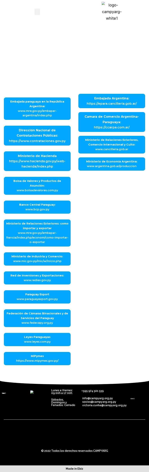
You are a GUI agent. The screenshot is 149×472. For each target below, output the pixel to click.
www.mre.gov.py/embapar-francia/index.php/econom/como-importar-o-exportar (37, 237)
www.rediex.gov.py (37, 280)
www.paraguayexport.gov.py (37, 299)
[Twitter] (69, 441)
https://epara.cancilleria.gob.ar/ (112, 103)
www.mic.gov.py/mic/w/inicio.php (37, 261)
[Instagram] (90, 441)
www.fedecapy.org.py (37, 323)
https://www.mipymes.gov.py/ (37, 360)
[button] (37, 12)
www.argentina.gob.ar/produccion (112, 166)
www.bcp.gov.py (37, 209)
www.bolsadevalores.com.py (37, 190)
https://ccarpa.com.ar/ (112, 127)
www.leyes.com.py (37, 341)
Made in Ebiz (74, 468)
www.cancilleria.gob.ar (111, 149)
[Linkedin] (80, 441)
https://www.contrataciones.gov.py (37, 141)
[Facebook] (58, 441)
